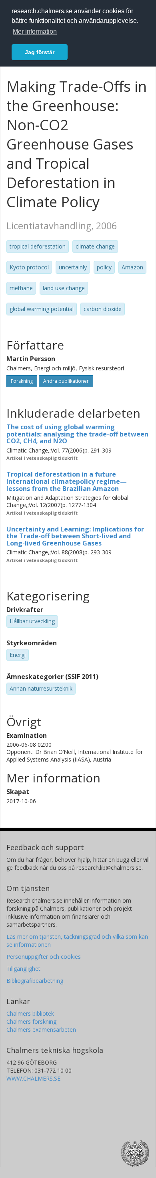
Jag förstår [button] (39, 52)
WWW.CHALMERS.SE (33, 1078)
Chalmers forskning (31, 1021)
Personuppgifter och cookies (43, 956)
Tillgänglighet (23, 968)
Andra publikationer (66, 381)
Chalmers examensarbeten (41, 1029)
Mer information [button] (35, 31)
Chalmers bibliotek (30, 1013)
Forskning (22, 381)
